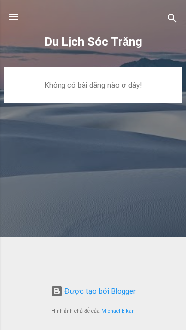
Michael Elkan (118, 311)
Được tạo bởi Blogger (99, 291)
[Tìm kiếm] (172, 20)
